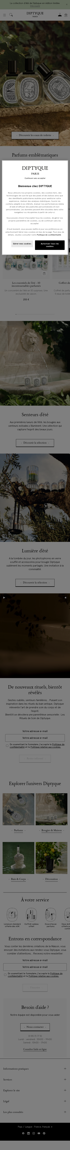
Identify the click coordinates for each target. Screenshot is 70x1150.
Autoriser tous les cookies (50, 245)
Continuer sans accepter (35, 178)
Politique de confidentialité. (49, 235)
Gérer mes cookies (22, 244)
